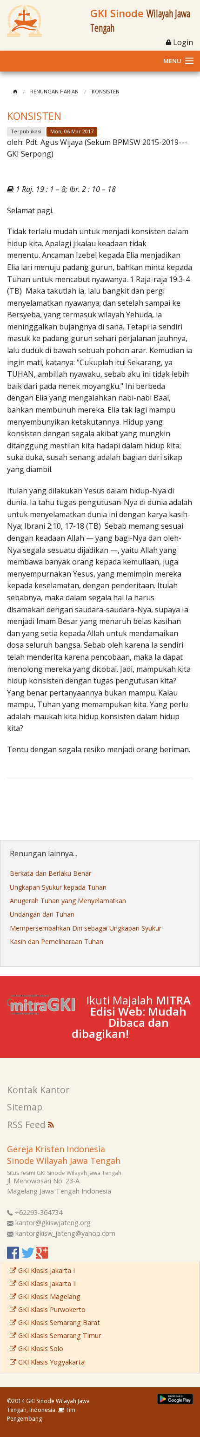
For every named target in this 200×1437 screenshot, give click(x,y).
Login (182, 42)
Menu (172, 61)
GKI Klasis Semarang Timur (58, 1335)
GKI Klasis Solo (39, 1348)
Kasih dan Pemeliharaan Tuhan (56, 941)
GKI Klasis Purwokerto (51, 1309)
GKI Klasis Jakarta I (45, 1270)
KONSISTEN (106, 91)
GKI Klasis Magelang (48, 1296)
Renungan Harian (54, 91)
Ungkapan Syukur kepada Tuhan (58, 887)
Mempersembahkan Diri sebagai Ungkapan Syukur (85, 928)
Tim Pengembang (41, 1414)
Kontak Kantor (38, 1089)
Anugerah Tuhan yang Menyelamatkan (68, 900)
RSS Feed (27, 1124)
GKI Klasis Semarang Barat (58, 1322)
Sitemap (24, 1107)
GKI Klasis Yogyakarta (50, 1362)
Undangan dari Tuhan (42, 914)
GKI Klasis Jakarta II (46, 1283)
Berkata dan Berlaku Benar (50, 873)
